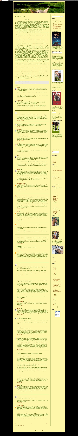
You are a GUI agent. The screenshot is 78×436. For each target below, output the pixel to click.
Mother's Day (55, 287)
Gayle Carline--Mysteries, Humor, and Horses (57, 23)
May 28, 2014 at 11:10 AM (20, 140)
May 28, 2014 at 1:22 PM (20, 220)
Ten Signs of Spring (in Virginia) (57, 284)
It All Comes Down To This (57, 286)
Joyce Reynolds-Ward (20, 301)
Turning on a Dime (55, 280)
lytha (17, 317)
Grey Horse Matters (55, 195)
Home (32, 423)
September (55, 272)
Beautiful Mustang (55, 189)
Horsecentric (54, 199)
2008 (53, 304)
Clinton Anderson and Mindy (56, 177)
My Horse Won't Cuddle (56, 279)
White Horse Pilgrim (20, 405)
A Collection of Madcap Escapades (57, 187)
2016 (53, 264)
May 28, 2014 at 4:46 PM (20, 248)
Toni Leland (54, 261)
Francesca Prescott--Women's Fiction (57, 21)
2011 (53, 300)
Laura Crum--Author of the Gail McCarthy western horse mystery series (58, 27)
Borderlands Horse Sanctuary (21, 183)
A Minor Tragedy (55, 285)
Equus (53, 194)
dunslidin (18, 194)
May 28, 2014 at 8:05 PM (20, 305)
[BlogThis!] (26, 81)
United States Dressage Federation (57, 173)
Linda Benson (19, 129)
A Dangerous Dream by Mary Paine (57, 179)
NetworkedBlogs (57, 311)
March (54, 294)
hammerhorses (19, 223)
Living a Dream (55, 202)
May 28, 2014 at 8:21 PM (20, 314)
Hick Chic (54, 197)
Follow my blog (57, 316)
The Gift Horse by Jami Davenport (57, 178)
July (54, 274)
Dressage (56, 315)
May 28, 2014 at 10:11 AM (20, 97)
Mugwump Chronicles (55, 203)
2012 (53, 299)
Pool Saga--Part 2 (55, 289)
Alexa (17, 143)
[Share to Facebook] (27, 81)
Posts (53, 151)
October (55, 270)
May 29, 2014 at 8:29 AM (20, 349)
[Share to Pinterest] (28, 81)
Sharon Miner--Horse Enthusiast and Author (57, 170)
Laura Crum (18, 111)
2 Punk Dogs (18, 308)
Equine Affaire (54, 168)
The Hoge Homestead (55, 209)
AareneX (18, 263)
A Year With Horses (55, 188)
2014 (53, 267)
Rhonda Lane (54, 161)
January (55, 296)
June (54, 275)
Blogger (42, 430)
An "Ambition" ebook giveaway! (57, 281)
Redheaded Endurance (55, 205)
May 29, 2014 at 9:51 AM (20, 382)
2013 (53, 298)
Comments (54, 152)
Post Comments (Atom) (21, 425)
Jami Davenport (55, 200)
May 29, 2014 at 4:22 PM (20, 402)
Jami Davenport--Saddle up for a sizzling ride (58, 25)
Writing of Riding (55, 212)
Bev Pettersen (54, 259)
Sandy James (54, 162)
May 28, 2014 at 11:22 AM (20, 152)
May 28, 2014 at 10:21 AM (20, 126)
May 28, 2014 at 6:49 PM (20, 275)
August (55, 273)
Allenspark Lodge (19, 100)
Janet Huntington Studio (56, 169)
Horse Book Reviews (55, 198)
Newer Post (16, 423)
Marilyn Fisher (54, 160)
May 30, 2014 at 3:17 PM (20, 420)
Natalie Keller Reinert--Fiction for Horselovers (57, 28)
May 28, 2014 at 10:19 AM (20, 120)
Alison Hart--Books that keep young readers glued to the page (57, 20)
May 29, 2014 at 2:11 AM (20, 324)
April (54, 293)
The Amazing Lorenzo (55, 181)
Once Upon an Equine (55, 204)
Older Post (47, 423)
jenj (17, 155)
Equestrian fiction (57, 314)
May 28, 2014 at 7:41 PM (20, 298)
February (55, 295)
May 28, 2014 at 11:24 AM (20, 166)
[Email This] (25, 81)
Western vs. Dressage (55, 180)
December (55, 268)
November (55, 269)
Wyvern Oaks (54, 213)
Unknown (18, 251)
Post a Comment (18, 421)
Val (17, 395)
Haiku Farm (54, 196)
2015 (53, 266)
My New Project (55, 290)
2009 (53, 303)
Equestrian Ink (21, 4)
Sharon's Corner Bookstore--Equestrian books (58, 172)
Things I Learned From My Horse (57, 210)
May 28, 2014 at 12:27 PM (20, 208)
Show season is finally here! (57, 291)
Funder (18, 87)
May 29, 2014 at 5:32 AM (20, 334)
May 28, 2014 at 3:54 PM (20, 243)
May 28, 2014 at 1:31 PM (20, 233)
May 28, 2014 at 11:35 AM (20, 180)
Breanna (18, 211)
